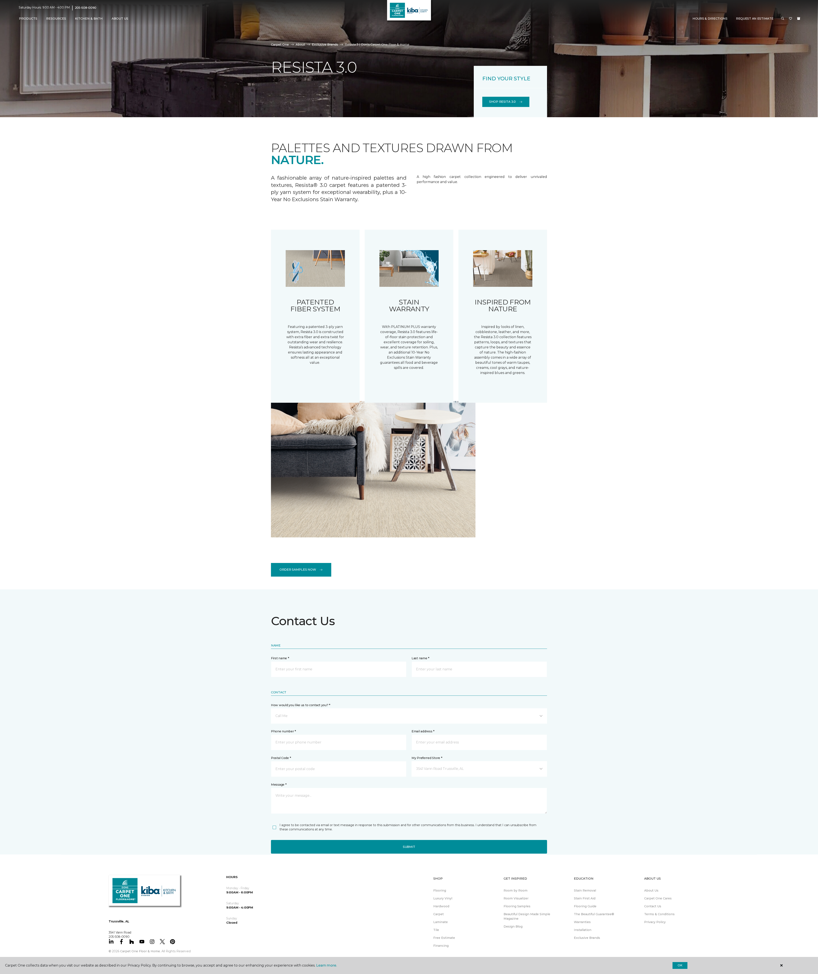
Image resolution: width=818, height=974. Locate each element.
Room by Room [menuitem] (515, 890)
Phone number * (283, 731)
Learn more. (326, 965)
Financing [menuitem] (441, 946)
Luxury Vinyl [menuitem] (442, 898)
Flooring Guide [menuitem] (585, 906)
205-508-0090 (85, 8)
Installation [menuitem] (582, 930)
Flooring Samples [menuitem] (517, 906)
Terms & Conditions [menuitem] (659, 914)
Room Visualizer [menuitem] (516, 898)
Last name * (420, 658)
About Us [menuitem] (651, 890)
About (300, 44)
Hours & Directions (710, 18)
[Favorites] (790, 18)
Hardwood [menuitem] (441, 906)
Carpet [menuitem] (438, 914)
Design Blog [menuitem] (513, 926)
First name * (280, 658)
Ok (680, 965)
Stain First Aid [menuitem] (584, 898)
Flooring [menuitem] (439, 890)
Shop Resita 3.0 (502, 102)
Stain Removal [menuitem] (585, 890)
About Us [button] (120, 18)
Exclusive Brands (325, 44)
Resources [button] (56, 18)
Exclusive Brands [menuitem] (587, 938)
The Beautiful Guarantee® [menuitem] (594, 914)
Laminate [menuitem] (440, 922)
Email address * (423, 731)
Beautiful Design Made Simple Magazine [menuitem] (527, 916)
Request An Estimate (754, 18)
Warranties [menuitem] (582, 922)
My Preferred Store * (427, 757)
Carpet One (280, 44)
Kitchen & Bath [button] (89, 18)
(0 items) (798, 18)
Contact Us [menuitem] (652, 906)
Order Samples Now (297, 569)
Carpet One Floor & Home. (140, 951)
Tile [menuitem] (436, 930)
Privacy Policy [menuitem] (655, 922)
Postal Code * (281, 757)
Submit (409, 847)
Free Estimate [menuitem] (444, 938)
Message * (278, 784)
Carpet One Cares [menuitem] (658, 898)
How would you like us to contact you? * (300, 705)
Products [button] (28, 18)
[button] (783, 18)
